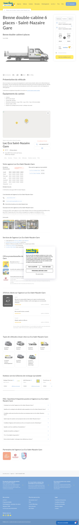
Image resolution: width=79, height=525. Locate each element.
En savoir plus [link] (39, 274)
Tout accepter (32, 266)
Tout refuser (46, 266)
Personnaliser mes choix (39, 270)
